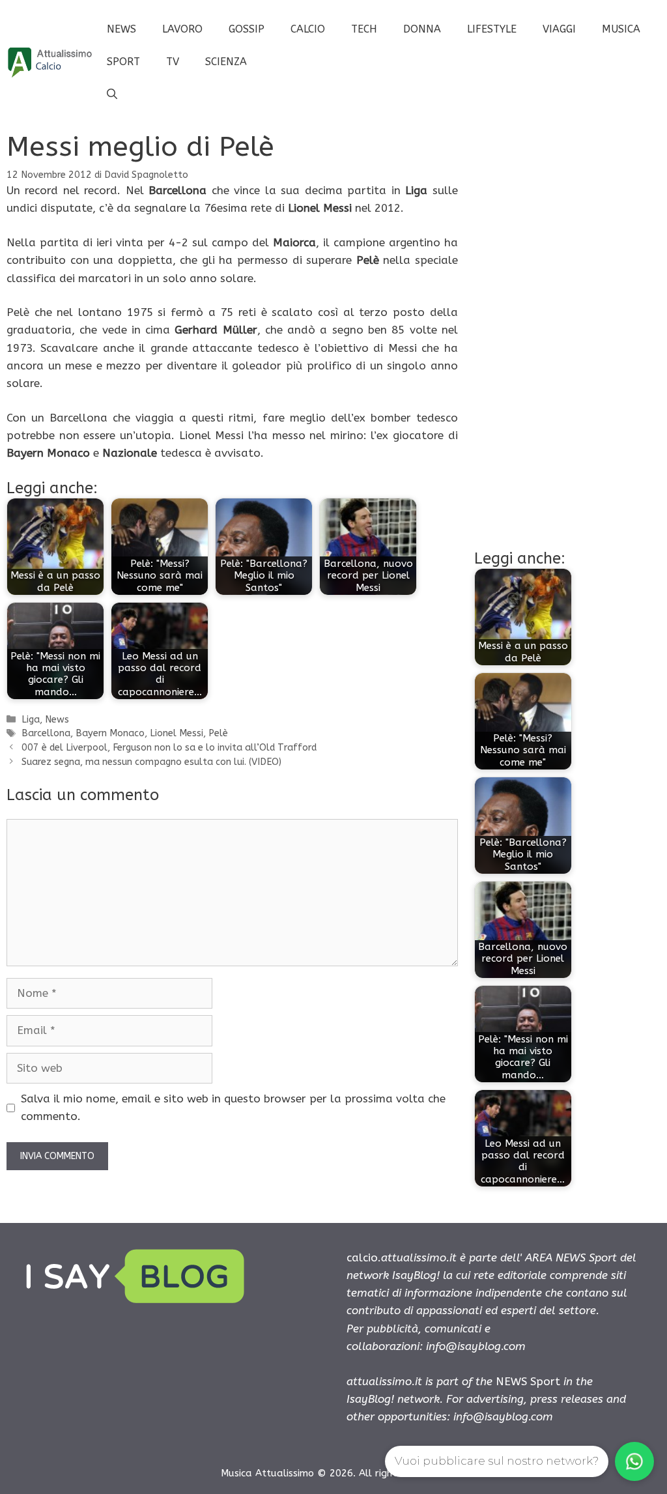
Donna (422, 29)
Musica (621, 29)
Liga (30, 719)
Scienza (226, 61)
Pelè (218, 733)
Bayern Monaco (110, 733)
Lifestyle (492, 29)
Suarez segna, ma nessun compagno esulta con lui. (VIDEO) (151, 762)
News (121, 29)
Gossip (246, 29)
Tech (364, 29)
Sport (123, 61)
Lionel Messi (176, 733)
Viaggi (559, 29)
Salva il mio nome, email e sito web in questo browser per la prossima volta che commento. (233, 1107)
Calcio (308, 29)
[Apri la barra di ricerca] (112, 94)
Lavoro (182, 29)
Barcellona (45, 733)
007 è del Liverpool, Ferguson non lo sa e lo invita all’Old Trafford (169, 747)
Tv (172, 61)
